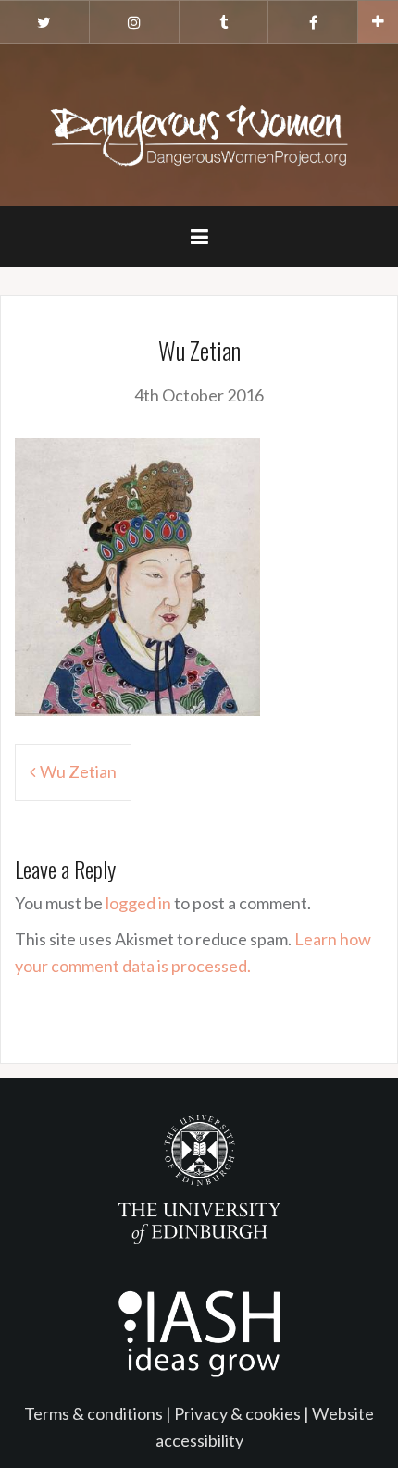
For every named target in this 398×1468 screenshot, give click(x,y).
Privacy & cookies (237, 1413)
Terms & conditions (93, 1413)
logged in (138, 903)
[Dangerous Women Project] (199, 123)
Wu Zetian (78, 771)
